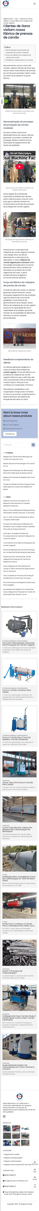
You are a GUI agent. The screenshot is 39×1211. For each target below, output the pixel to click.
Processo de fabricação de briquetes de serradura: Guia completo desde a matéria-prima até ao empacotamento (19, 526)
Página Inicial (8, 19)
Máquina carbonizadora (18, 641)
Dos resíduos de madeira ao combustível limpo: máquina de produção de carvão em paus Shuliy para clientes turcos (19, 591)
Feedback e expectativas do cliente (19, 60)
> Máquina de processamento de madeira (18, 1164)
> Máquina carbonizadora (12, 1161)
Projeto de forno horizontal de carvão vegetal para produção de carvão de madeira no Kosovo (17, 559)
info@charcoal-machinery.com (16, 1181)
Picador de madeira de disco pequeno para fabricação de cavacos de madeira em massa (19, 486)
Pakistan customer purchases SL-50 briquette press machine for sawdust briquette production (16, 503)
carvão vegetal (9, 372)
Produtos (6, 641)
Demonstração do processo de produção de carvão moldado (17, 51)
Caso (16, 19)
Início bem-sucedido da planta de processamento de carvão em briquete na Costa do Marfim (18, 536)
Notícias (6, 780)
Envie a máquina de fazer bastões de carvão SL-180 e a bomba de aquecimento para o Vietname (19, 568)
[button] (2, 101)
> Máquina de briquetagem (13, 1158)
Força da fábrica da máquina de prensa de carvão (18, 56)
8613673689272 (10, 1175)
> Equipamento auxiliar (11, 1154)
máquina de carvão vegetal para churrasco (16, 261)
